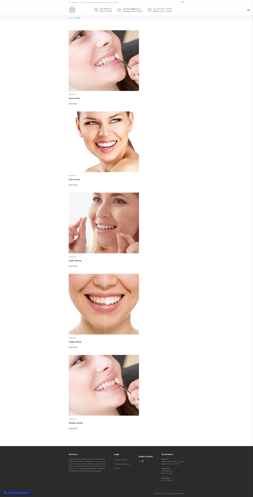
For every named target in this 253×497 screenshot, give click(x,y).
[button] (16, 493)
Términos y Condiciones (122, 464)
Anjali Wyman (75, 260)
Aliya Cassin (74, 179)
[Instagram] (183, 2)
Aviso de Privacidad (120, 460)
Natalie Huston (76, 423)
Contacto (117, 468)
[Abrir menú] (248, 10)
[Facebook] (181, 2)
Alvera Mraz (74, 98)
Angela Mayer (75, 341)
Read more (73, 104)
